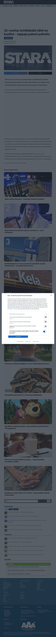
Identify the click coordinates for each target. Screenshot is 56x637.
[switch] (45, 317)
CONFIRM (18, 336)
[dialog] (28, 318)
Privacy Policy (36, 341)
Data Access (28, 341)
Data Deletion (20, 341)
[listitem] (28, 314)
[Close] (51, 295)
